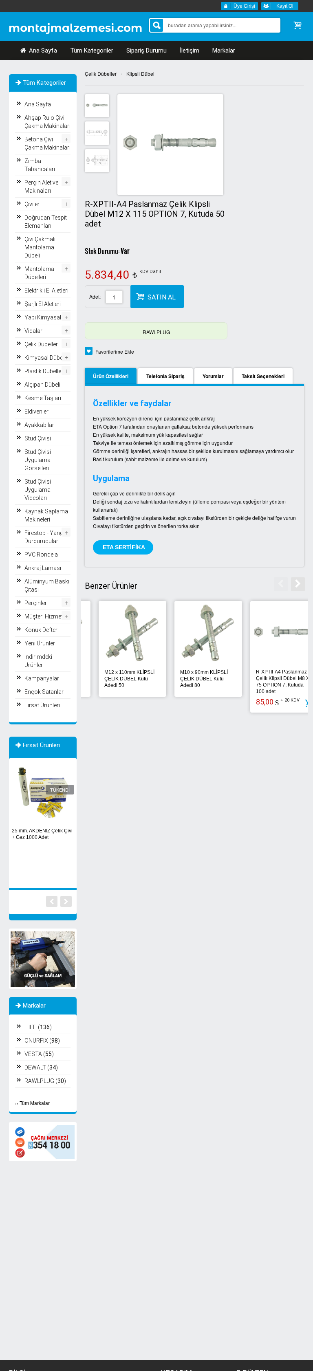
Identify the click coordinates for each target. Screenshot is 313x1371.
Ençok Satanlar (44, 692)
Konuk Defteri (41, 630)
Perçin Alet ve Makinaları (41, 186)
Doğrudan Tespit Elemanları (45, 221)
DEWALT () (41, 1067)
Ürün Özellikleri (110, 376)
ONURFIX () (42, 1040)
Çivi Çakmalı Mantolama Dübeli (39, 247)
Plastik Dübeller (43, 371)
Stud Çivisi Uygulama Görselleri (37, 460)
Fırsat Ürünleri (42, 705)
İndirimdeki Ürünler (38, 661)
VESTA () (39, 1054)
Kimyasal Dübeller (47, 357)
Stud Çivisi (37, 438)
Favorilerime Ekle (114, 351)
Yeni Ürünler (39, 643)
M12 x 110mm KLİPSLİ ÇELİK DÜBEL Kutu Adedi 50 (267, 678)
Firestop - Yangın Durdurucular (46, 537)
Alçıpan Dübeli (42, 384)
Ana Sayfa (42, 50)
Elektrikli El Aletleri (46, 290)
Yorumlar (213, 376)
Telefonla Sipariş (165, 376)
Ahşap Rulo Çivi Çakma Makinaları (47, 121)
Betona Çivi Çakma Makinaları (47, 143)
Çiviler (32, 204)
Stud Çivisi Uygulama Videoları (37, 489)
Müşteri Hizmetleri (47, 616)
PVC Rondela (41, 554)
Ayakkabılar (39, 425)
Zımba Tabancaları (39, 165)
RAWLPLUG (156, 331)
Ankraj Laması (42, 568)
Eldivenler (36, 411)
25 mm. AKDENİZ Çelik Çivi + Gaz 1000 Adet (42, 834)
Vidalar (33, 331)
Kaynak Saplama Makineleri (46, 515)
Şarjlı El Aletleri (42, 304)
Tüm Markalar (35, 1102)
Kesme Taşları (42, 398)
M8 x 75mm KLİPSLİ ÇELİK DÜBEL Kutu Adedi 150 (112, 678)
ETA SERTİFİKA (123, 547)
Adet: (95, 296)
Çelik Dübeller (101, 73)
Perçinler (35, 603)
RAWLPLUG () (45, 1081)
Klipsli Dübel (140, 73)
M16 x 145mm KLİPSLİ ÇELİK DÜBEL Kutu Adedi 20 (191, 678)
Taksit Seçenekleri (263, 376)
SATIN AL (162, 297)
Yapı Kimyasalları (46, 317)
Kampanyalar (41, 678)
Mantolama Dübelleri (39, 273)
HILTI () (38, 1027)
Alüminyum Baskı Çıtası (46, 585)
